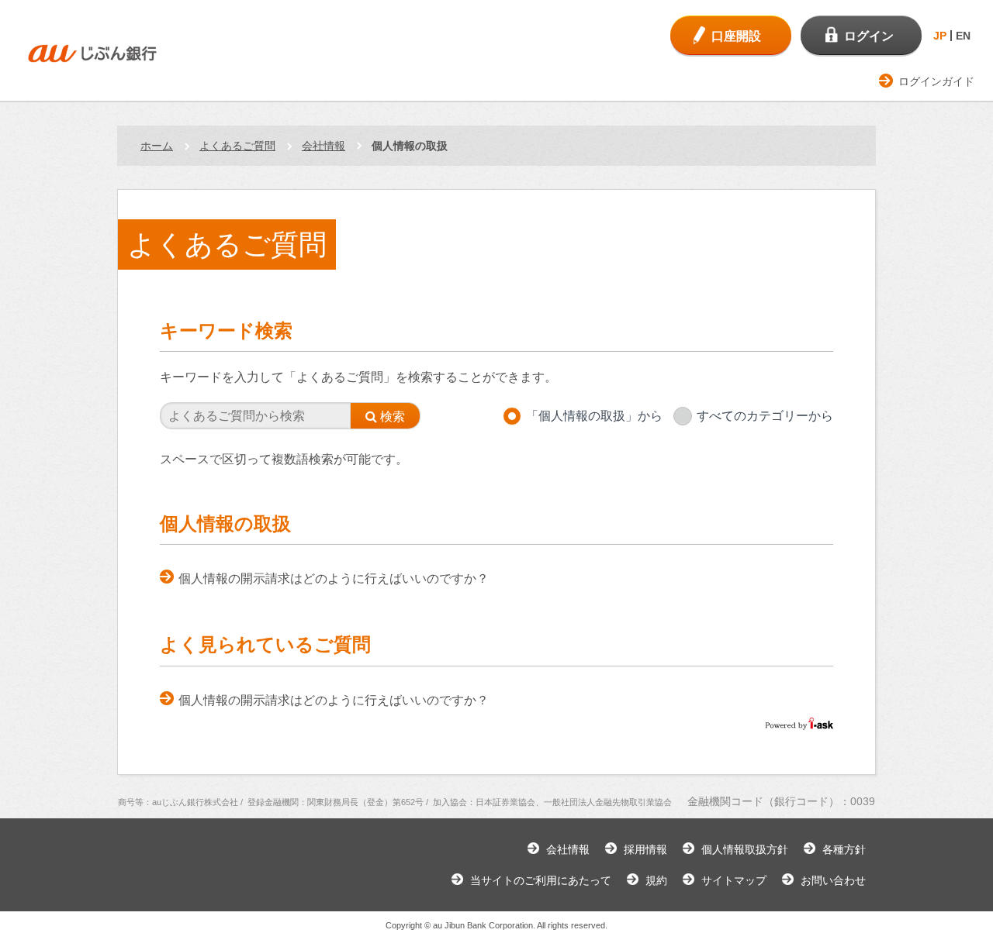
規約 (656, 880)
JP (939, 35)
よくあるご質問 (237, 145)
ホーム (156, 145)
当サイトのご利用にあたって (540, 880)
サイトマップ (733, 880)
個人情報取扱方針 (744, 849)
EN (963, 35)
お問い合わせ (833, 880)
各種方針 (844, 849)
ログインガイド (936, 81)
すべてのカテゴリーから (765, 415)
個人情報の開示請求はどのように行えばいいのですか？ (333, 578)
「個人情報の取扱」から (594, 415)
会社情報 (323, 145)
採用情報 (645, 849)
